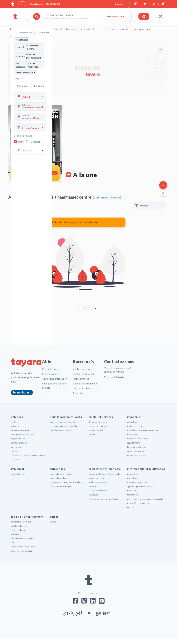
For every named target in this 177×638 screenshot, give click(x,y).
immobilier (134, 416)
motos (14, 422)
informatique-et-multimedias (146, 468)
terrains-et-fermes (136, 455)
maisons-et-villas (135, 426)
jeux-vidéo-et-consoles (138, 503)
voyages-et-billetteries (21, 551)
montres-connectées (137, 482)
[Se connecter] (160, 16)
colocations (132, 422)
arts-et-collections (19, 530)
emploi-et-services (100, 416)
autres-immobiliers (136, 451)
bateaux (14, 451)
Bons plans (79, 393)
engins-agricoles (18, 438)
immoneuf (17, 468)
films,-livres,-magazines (22, 538)
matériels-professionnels (61, 474)
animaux (15, 534)
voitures (15, 426)
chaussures (93, 494)
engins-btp (16, 447)
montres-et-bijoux (96, 478)
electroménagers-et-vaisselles (64, 426)
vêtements (93, 486)
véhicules (17, 416)
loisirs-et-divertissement (27, 516)
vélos (13, 542)
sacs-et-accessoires (97, 490)
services (92, 434)
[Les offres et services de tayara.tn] (163, 4)
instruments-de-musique (23, 546)
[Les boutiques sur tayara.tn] (135, 4)
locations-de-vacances (137, 438)
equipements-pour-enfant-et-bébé (104, 474)
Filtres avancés (81, 378)
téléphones (132, 494)
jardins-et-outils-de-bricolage (63, 422)
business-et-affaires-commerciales (66, 482)
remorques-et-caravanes (23, 434)
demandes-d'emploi (97, 422)
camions (15, 459)
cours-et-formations (98, 426)
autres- (53, 521)
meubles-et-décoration (60, 430)
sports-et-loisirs (18, 526)
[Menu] (22, 4)
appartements (133, 442)
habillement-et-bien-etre (104, 468)
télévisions (132, 490)
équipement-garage (20, 430)
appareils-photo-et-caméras (140, 486)
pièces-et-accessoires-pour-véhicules (28, 455)
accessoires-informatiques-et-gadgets (145, 499)
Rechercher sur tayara (85, 383)
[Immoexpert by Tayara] (145, 4)
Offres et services (83, 388)
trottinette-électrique (21, 521)
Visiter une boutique (84, 373)
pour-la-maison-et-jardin (66, 416)
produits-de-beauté (97, 482)
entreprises (57, 468)
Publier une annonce (84, 368)
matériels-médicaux (59, 478)
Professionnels (50, 373)
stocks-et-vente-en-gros (61, 486)
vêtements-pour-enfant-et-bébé (103, 499)
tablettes (131, 507)
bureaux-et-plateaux (136, 447)
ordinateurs (132, 478)
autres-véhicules (19, 442)
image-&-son (133, 474)
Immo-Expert (22, 392)
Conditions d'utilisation (54, 378)
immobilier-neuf (18, 474)
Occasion (35, 141)
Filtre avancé (118, 16)
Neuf (21, 141)
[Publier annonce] (143, 16)
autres (54, 516)
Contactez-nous (51, 368)
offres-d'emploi (95, 430)
